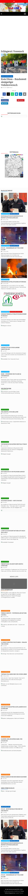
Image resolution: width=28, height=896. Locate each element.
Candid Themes (19, 893)
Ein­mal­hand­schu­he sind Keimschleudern (14, 777)
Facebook (5, 100)
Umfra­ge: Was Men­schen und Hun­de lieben (14, 674)
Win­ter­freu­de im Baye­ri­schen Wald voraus (14, 444)
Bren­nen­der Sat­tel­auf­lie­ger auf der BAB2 (13, 282)
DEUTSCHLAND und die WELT (16, 311)
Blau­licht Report (6, 191)
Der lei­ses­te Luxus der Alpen (9, 412)
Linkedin (5, 103)
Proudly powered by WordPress (12, 891)
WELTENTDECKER (4, 409)
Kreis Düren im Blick (7, 788)
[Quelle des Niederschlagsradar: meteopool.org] (14, 177)
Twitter (13, 100)
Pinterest (21, 100)
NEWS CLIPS (14, 576)
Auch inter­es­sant (7, 590)
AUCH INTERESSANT (5, 610)
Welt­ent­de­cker (6, 388)
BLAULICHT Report (5, 213)
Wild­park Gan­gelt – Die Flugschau (11, 500)
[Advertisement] (14, 30)
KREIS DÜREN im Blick (7, 76)
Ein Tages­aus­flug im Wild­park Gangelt (13, 471)
